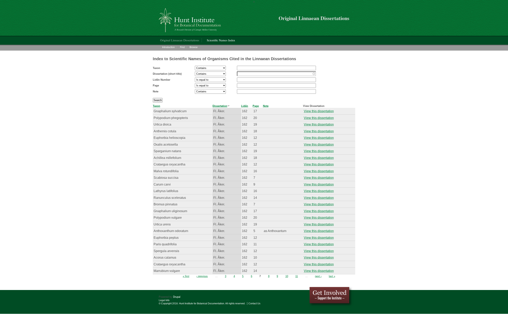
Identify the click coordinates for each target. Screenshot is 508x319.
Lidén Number (161, 79)
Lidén (244, 105)
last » (332, 276)
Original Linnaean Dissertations (179, 40)
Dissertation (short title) (167, 73)
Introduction (168, 47)
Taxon (156, 68)
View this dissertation (319, 111)
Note (155, 91)
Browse (194, 47)
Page (156, 85)
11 (296, 276)
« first (186, 276)
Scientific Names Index (221, 40)
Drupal (176, 296)
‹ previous (202, 276)
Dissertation (220, 105)
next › (318, 276)
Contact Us (254, 303)
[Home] (190, 18)
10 (286, 276)
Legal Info (164, 300)
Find (182, 47)
